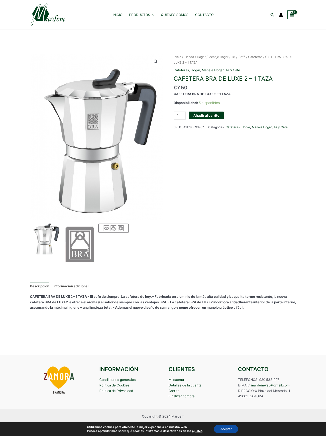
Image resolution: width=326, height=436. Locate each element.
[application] (152, 14)
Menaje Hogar (218, 57)
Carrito (174, 391)
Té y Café (238, 57)
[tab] (39, 286)
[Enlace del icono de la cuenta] (281, 15)
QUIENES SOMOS (175, 15)
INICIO (117, 15)
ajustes (197, 431)
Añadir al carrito (206, 115)
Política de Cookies (114, 385)
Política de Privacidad (116, 391)
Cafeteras (255, 57)
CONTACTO (204, 15)
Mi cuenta (176, 380)
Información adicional (70, 286)
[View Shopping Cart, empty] (291, 14)
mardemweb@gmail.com (270, 385)
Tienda (189, 57)
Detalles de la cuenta (185, 385)
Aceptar (226, 429)
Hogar (201, 57)
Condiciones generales (117, 380)
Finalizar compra (181, 396)
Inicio (177, 57)
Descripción (39, 286)
